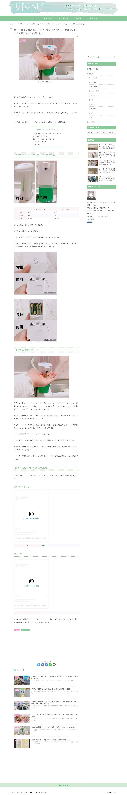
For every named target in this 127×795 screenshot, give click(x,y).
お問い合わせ (28, 792)
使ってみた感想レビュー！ (41, 136)
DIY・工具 (94, 78)
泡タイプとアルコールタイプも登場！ (45, 139)
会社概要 (19, 792)
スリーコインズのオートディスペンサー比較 (47, 133)
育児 (92, 117)
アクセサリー (95, 86)
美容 (92, 113)
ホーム (13, 792)
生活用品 (17, 630)
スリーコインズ (26, 630)
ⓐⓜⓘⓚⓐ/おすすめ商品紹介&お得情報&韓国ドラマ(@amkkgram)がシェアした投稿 (38, 538)
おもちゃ (93, 82)
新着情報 (91, 122)
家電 (92, 100)
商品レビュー (93, 73)
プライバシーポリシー (40, 792)
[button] (114, 57)
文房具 (93, 104)
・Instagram (90, 219)
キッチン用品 (95, 91)
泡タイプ (38, 144)
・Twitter (89, 222)
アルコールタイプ (40, 142)
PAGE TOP (64, 785)
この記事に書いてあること (44, 129)
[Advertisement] (46, 89)
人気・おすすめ (93, 69)
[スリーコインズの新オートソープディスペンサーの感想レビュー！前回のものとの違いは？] (46, 664)
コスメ (93, 95)
